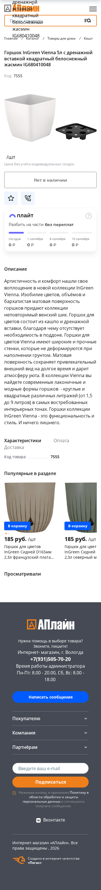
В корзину (17, 525)
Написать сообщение (51, 697)
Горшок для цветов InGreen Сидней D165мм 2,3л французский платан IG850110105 (28, 552)
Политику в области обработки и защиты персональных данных (56, 797)
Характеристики (22, 440)
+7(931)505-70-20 (50, 659)
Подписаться (50, 782)
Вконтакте (54, 820)
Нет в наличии (50, 180)
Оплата (61, 440)
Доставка (14, 447)
